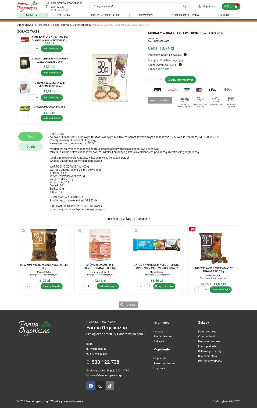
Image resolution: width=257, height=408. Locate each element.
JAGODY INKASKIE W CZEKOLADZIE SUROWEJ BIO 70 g (213, 270)
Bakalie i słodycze (61, 24)
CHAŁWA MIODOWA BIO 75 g (49, 106)
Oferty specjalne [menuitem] (105, 15)
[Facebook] (90, 385)
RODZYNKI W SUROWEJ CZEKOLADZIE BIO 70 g (44, 266)
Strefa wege (42, 24)
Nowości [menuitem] (146, 15)
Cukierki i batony (82, 24)
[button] (36, 15)
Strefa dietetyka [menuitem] (185, 15)
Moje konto (162, 349)
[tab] (30, 136)
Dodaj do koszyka (52, 48)
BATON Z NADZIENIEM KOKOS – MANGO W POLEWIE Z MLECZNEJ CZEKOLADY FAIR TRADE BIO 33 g (157, 267)
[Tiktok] (110, 385)
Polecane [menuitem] (64, 15)
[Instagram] (100, 385)
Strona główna (25, 24)
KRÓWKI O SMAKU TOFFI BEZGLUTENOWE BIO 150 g (100, 266)
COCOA (158, 38)
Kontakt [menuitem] (224, 15)
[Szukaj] (185, 6)
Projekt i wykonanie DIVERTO (226, 401)
